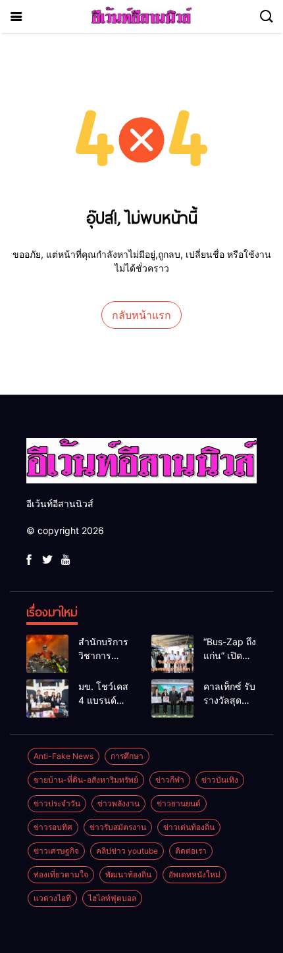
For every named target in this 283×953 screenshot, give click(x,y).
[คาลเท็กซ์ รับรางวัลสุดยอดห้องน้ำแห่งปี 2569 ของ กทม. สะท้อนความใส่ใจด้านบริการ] (172, 698)
